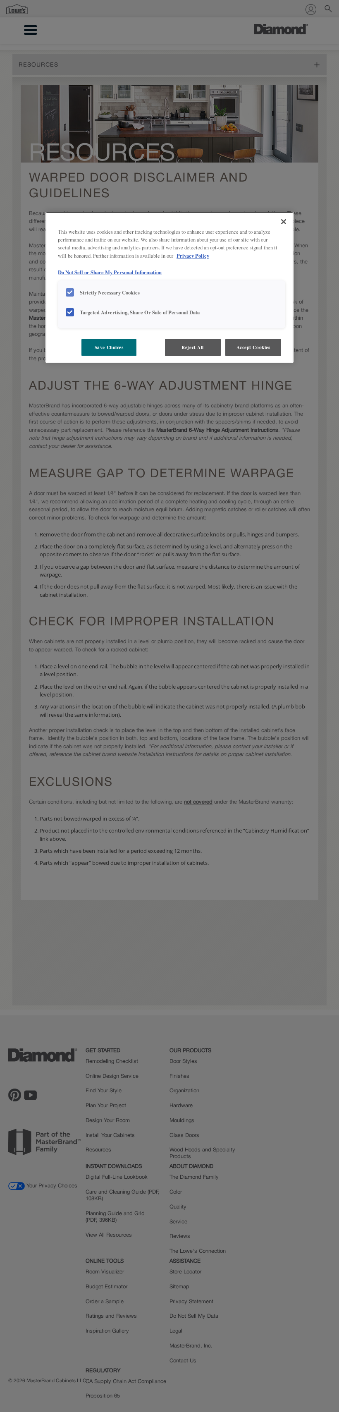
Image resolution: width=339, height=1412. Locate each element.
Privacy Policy (193, 255)
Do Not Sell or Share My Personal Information (110, 272)
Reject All (192, 347)
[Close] (284, 222)
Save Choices (109, 347)
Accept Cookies (253, 347)
